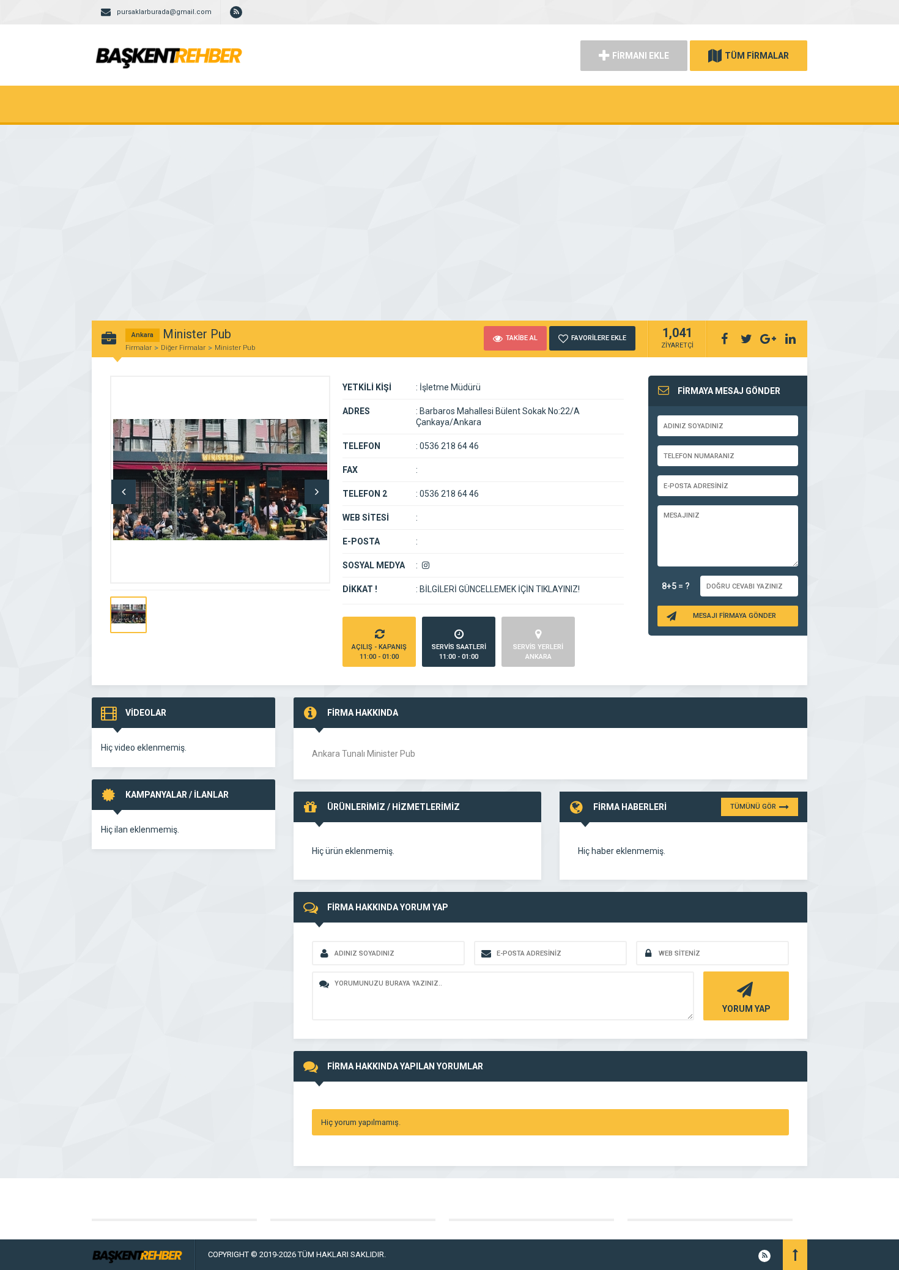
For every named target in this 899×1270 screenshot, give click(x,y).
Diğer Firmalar (183, 348)
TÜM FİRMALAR (757, 56)
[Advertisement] (449, 216)
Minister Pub (235, 348)
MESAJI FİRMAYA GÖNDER (734, 616)
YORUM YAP (746, 1009)
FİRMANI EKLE (640, 56)
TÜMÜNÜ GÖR (753, 807)
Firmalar (138, 348)
